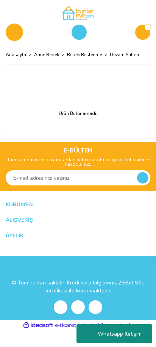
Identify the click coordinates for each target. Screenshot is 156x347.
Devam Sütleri (124, 55)
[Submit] (142, 178)
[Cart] (142, 32)
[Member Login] (79, 32)
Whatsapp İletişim (120, 334)
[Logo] (78, 13)
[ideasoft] (38, 325)
